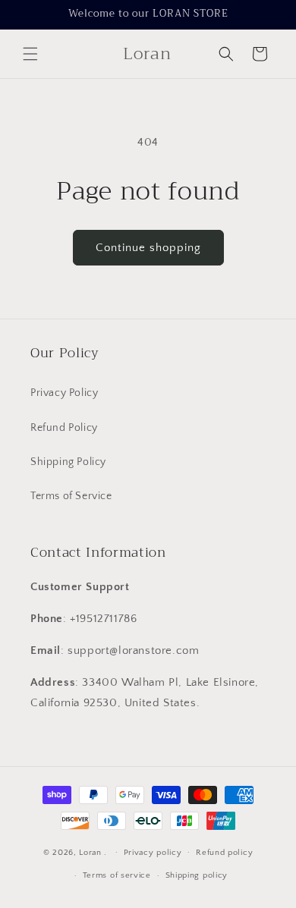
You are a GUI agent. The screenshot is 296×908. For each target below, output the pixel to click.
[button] (30, 54)
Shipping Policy (68, 462)
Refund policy (224, 852)
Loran (90, 851)
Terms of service (117, 875)
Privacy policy (153, 852)
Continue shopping (148, 247)
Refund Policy (64, 428)
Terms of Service (71, 496)
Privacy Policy (64, 393)
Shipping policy (196, 875)
